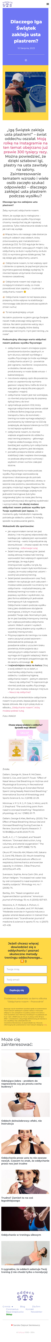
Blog (22, 1306)
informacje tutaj (29, 548)
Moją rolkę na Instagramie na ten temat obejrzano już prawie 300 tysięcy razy (25, 145)
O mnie (6, 1306)
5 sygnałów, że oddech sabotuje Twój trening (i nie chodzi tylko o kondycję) (24, 1271)
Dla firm (36, 1306)
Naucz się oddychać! (20, 692)
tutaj (45, 1025)
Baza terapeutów (15, 1312)
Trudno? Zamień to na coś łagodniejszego (17, 1199)
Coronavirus (12, 1309)
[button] (48, 4)
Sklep (9, 1314)
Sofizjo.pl (21, 1332)
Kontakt (30, 1309)
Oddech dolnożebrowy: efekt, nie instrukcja (21, 1122)
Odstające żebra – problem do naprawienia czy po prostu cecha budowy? (21, 1083)
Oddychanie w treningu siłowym (21, 1234)
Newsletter (36, 1312)
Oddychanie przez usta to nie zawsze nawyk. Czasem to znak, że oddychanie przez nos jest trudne (25, 1160)
